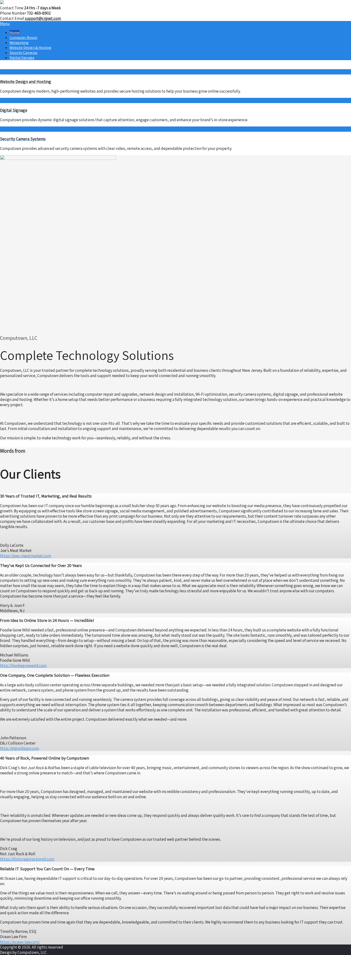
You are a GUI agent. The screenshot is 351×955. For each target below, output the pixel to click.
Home (14, 32)
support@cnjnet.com (43, 18)
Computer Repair (23, 37)
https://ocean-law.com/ (20, 942)
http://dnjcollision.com (19, 748)
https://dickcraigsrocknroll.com (27, 859)
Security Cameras (23, 52)
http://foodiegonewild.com (23, 665)
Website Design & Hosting (30, 47)
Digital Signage (22, 57)
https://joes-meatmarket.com (25, 555)
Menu (5, 23)
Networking (19, 42)
